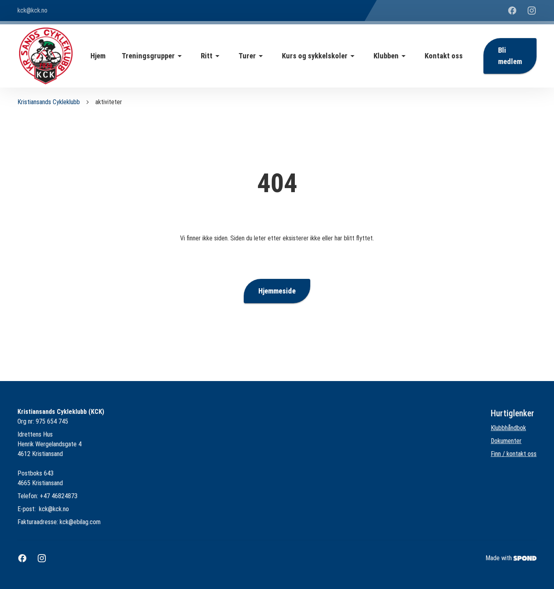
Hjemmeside (277, 291)
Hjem (97, 55)
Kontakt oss (444, 55)
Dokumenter (506, 441)
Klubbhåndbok (508, 428)
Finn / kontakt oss (514, 454)
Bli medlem (510, 56)
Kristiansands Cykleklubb (48, 102)
